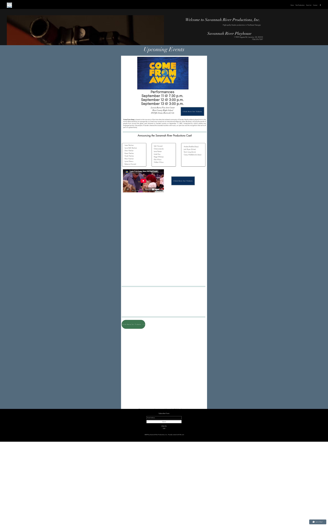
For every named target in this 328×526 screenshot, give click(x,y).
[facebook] (320, 5)
